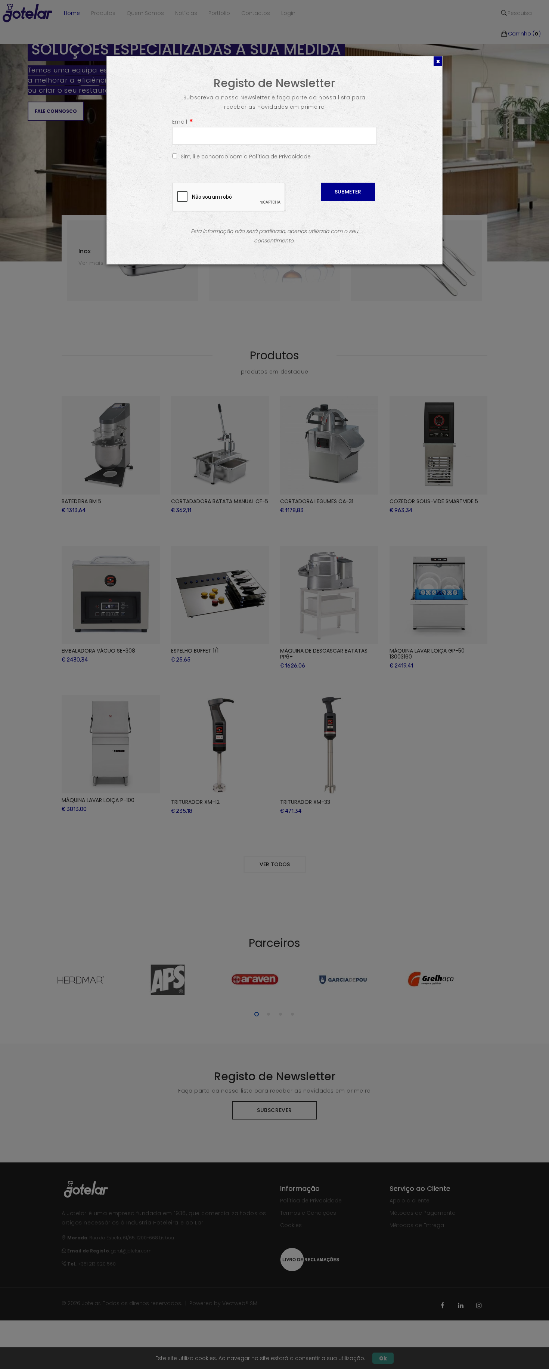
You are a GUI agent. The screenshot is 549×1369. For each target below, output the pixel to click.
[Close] (438, 61)
